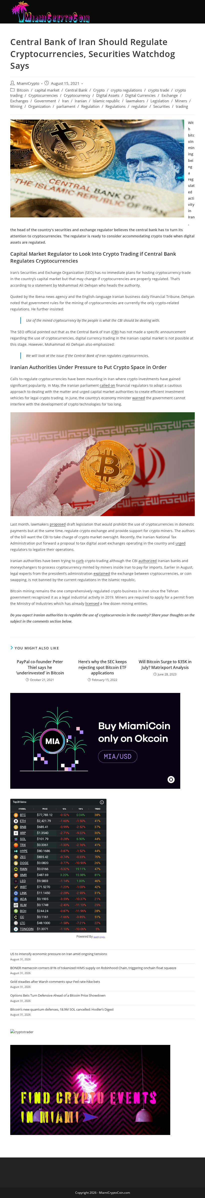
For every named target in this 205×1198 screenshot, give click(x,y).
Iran (65, 101)
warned (138, 397)
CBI (115, 331)
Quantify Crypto (99, 937)
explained (102, 573)
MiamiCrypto (28, 83)
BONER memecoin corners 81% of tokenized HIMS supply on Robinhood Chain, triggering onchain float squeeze (93, 968)
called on (107, 385)
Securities (161, 106)
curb (80, 560)
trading (182, 106)
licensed (92, 603)
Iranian (81, 101)
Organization (39, 106)
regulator (139, 106)
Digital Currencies (140, 95)
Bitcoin (23, 90)
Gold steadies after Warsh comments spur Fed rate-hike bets (55, 981)
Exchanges (19, 101)
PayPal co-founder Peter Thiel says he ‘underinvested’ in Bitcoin (40, 667)
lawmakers (135, 101)
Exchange (170, 95)
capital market (47, 90)
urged (181, 543)
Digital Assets (107, 95)
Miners (181, 101)
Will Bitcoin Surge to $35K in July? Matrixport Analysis (165, 664)
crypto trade (158, 90)
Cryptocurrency (77, 95)
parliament (65, 106)
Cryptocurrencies (43, 95)
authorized (147, 560)
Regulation (90, 106)
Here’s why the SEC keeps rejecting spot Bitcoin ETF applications (102, 667)
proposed (58, 524)
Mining (16, 106)
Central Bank (76, 90)
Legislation (159, 101)
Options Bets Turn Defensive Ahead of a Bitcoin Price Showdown (58, 995)
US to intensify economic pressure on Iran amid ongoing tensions (58, 954)
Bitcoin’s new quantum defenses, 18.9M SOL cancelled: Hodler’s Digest (62, 1009)
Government (45, 101)
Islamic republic (106, 101)
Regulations (116, 106)
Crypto (99, 90)
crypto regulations (126, 90)
